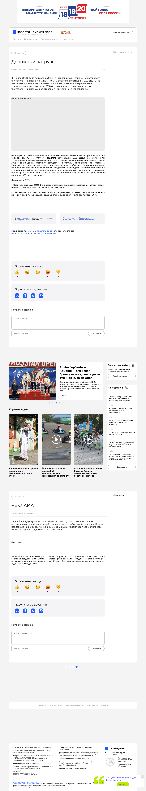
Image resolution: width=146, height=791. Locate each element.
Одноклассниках (31, 233)
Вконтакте (16, 233)
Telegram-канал (44, 231)
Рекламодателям (49, 39)
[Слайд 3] (56, 403)
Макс (53, 233)
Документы (92, 705)
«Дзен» (45, 233)
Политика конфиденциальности (25, 787)
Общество (19, 53)
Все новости (122, 467)
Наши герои (67, 39)
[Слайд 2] (52, 403)
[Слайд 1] (49, 403)
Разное (104, 705)
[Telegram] (33, 295)
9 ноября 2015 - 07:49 (18, 513)
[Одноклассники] (25, 295)
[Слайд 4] (59, 403)
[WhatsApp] (41, 295)
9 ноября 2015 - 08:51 (18, 69)
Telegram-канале (24, 220)
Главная (17, 39)
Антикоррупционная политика (25, 782)
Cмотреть (123, 784)
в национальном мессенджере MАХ (79, 220)
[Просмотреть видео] (23, 439)
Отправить (96, 333)
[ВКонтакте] (17, 295)
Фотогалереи (30, 39)
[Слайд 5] (63, 403)
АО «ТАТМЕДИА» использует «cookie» (27, 783)
